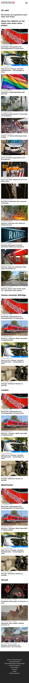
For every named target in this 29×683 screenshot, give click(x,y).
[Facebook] (10, 655)
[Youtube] (18, 655)
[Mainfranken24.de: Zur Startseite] (8, 3)
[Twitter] (14, 655)
